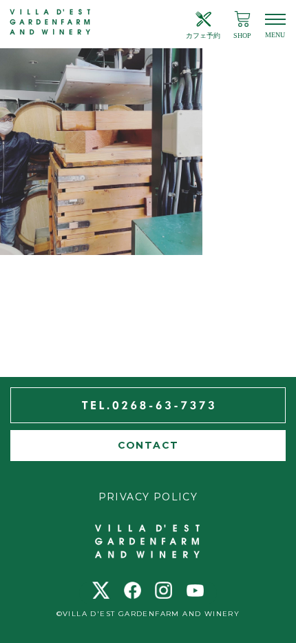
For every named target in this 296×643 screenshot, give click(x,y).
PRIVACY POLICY (148, 497)
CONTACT (148, 445)
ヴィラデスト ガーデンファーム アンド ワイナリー (50, 22)
